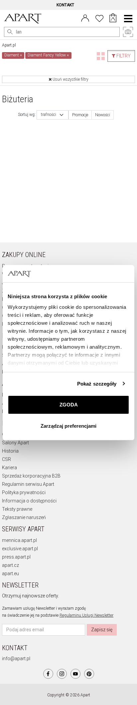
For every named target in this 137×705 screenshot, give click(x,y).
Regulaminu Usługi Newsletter (86, 615)
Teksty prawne (17, 509)
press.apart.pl (16, 557)
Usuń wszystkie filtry (70, 79)
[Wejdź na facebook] (48, 674)
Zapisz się (101, 629)
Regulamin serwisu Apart (28, 484)
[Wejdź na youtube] (75, 674)
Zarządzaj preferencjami (68, 426)
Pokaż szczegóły (97, 384)
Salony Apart (15, 442)
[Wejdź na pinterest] (89, 674)
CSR (6, 459)
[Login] (85, 17)
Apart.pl (9, 45)
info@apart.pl (16, 658)
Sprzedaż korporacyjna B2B (31, 476)
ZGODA (69, 404)
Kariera (9, 467)
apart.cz (10, 565)
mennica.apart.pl (19, 540)
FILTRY (123, 55)
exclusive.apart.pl (20, 548)
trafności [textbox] (48, 115)
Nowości (102, 115)
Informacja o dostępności (29, 500)
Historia (10, 451)
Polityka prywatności (24, 492)
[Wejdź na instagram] (62, 674)
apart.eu (10, 573)
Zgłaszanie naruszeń (24, 517)
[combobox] (52, 115)
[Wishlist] (99, 17)
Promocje (80, 115)
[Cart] (112, 19)
